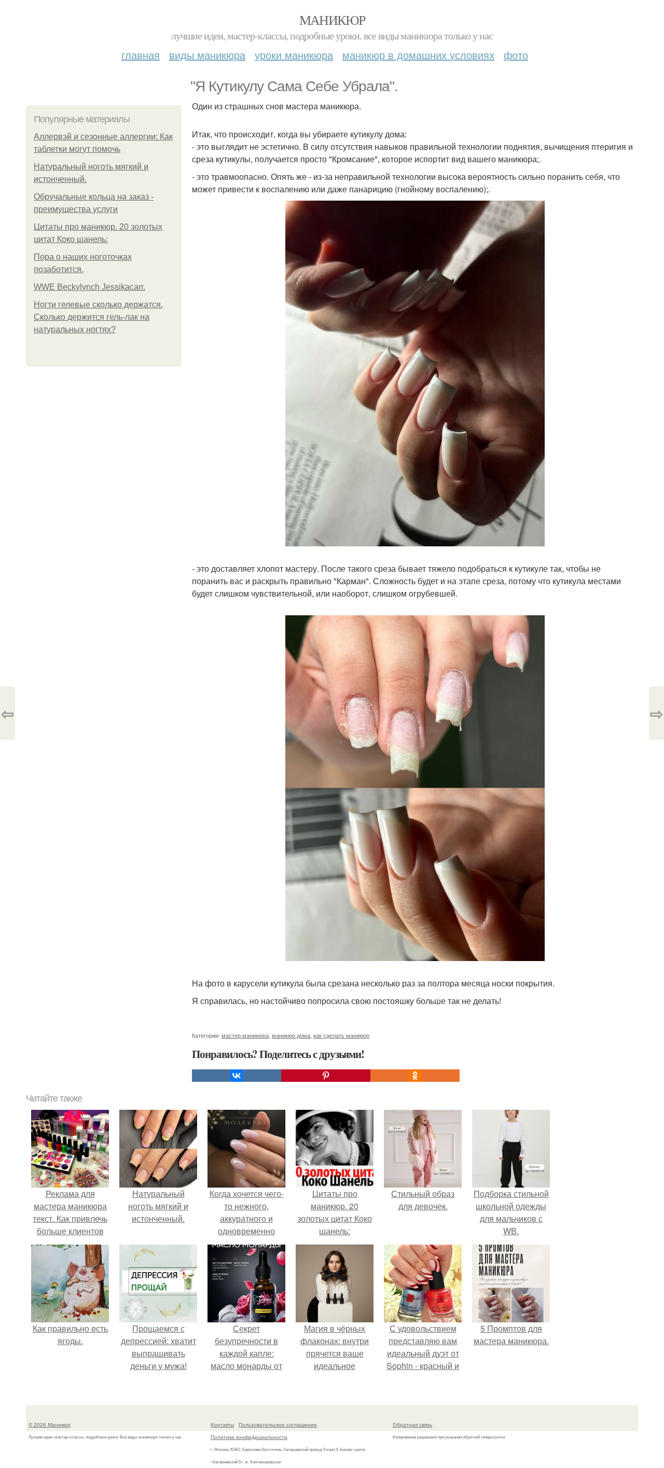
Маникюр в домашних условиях (418, 54)
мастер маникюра (245, 1035)
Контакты (222, 1424)
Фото (516, 54)
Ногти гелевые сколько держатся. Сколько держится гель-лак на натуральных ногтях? (98, 317)
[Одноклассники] (415, 1075)
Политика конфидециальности (249, 1437)
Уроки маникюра (294, 54)
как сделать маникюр (341, 1035)
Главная (140, 54)
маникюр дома (291, 1035)
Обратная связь (412, 1424)
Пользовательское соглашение (278, 1424)
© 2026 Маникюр (50, 1424)
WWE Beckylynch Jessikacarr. (89, 287)
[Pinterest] (325, 1075)
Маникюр (332, 20)
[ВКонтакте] (236, 1075)
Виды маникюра (207, 54)
